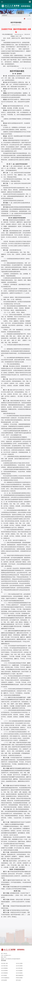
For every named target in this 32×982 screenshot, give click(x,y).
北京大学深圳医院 (4, 970)
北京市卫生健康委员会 (5, 977)
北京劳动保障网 (4, 980)
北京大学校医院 (4, 975)
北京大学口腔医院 (19, 965)
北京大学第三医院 (4, 965)
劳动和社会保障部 (19, 977)
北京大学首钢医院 (19, 970)
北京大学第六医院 (19, 968)
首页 (2, 1)
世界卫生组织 (18, 980)
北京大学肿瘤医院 (4, 968)
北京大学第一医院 (4, 963)
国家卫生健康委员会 (19, 975)
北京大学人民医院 (19, 963)
